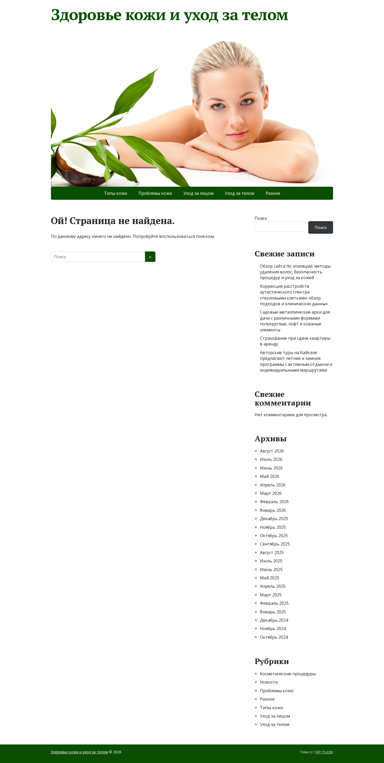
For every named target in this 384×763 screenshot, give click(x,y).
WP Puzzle (324, 751)
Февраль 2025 (274, 603)
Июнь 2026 (271, 468)
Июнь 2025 (271, 569)
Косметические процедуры (288, 674)
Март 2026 (271, 493)
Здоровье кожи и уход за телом (169, 14)
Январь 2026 (273, 510)
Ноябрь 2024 (273, 628)
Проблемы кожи (155, 193)
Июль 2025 (271, 561)
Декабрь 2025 (274, 518)
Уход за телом (239, 193)
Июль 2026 (271, 459)
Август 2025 (272, 552)
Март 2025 (271, 595)
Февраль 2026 (274, 501)
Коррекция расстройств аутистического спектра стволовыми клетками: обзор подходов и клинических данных (294, 295)
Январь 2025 (273, 612)
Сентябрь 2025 (275, 544)
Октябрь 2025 (274, 535)
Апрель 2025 (273, 586)
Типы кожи (115, 193)
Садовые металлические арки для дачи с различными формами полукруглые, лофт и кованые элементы (295, 320)
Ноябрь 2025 (273, 527)
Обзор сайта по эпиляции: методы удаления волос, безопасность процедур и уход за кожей (295, 272)
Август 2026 (272, 451)
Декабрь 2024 (274, 620)
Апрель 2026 (273, 485)
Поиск (261, 218)
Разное (273, 193)
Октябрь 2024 (274, 637)
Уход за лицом (198, 193)
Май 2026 (269, 476)
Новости (269, 682)
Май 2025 (269, 578)
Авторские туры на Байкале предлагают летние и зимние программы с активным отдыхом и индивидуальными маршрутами (296, 361)
